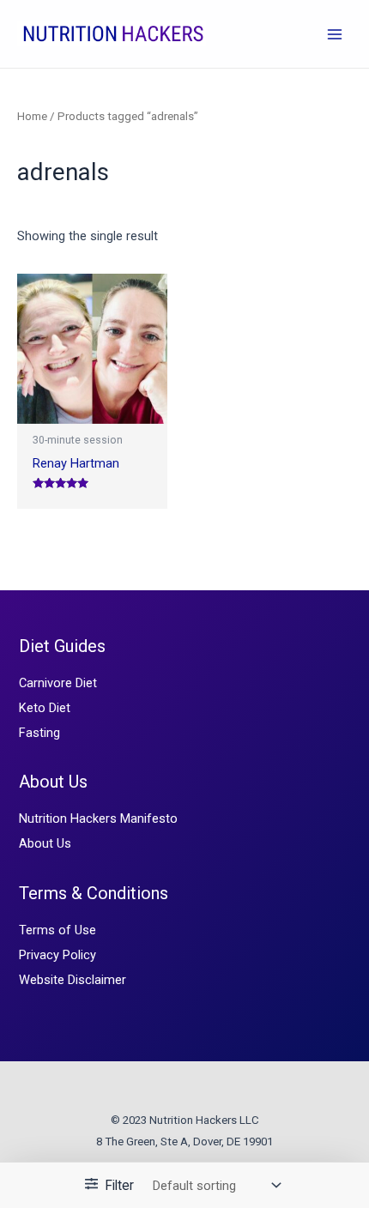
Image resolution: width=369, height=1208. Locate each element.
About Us (45, 843)
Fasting (39, 732)
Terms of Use (57, 930)
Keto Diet (44, 708)
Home (32, 116)
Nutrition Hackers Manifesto (98, 818)
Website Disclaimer (72, 980)
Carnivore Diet (58, 683)
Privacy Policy (57, 955)
